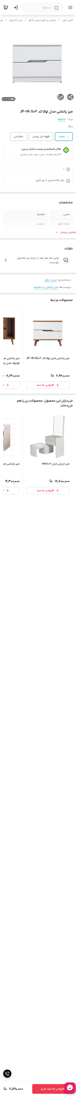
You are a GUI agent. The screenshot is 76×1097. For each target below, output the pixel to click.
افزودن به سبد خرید (52, 1089)
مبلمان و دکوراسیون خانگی (42, 20)
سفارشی (18, 136)
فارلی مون (67, 20)
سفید (62, 136)
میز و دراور (50, 280)
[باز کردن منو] (69, 7)
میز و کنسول (15, 20)
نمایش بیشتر (68, 232)
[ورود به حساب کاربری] (16, 7)
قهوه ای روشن (41, 136)
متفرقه (61, 119)
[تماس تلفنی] (7, 1074)
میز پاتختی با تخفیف (45, 287)
